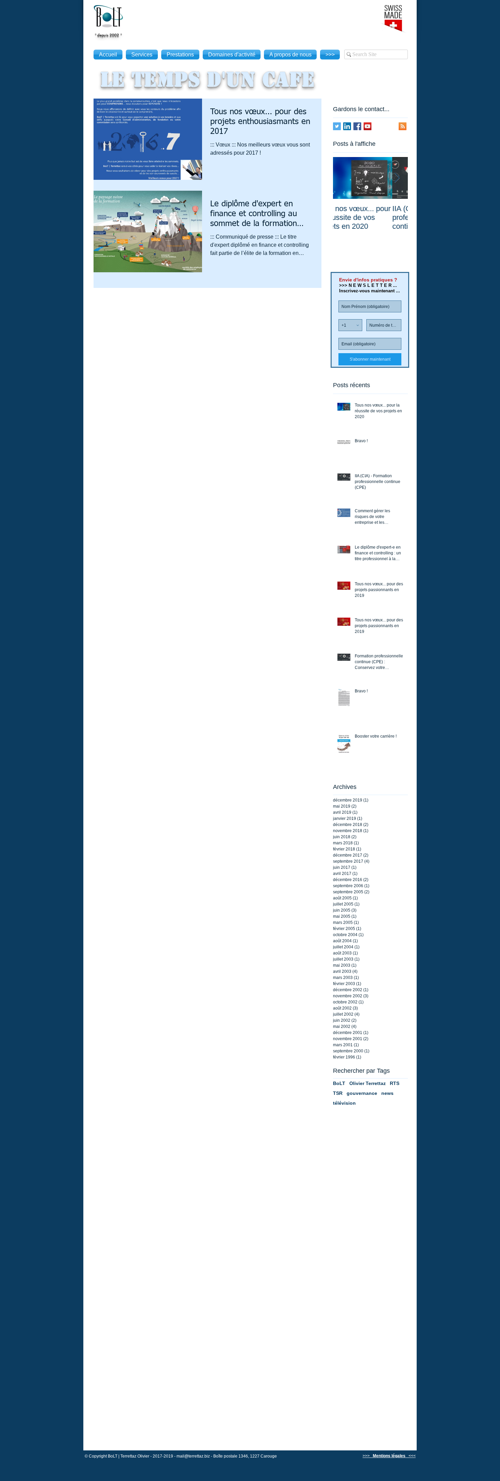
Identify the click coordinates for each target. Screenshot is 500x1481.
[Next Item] (397, 178)
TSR (338, 1093)
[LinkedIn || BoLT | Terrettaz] (347, 126)
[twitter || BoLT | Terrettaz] (337, 126)
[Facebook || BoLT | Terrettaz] (357, 126)
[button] (384, 1455)
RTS (394, 1083)
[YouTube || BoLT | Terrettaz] (367, 126)
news (387, 1093)
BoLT (339, 1083)
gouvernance (362, 1093)
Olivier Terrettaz (367, 1083)
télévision (344, 1103)
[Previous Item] (344, 178)
